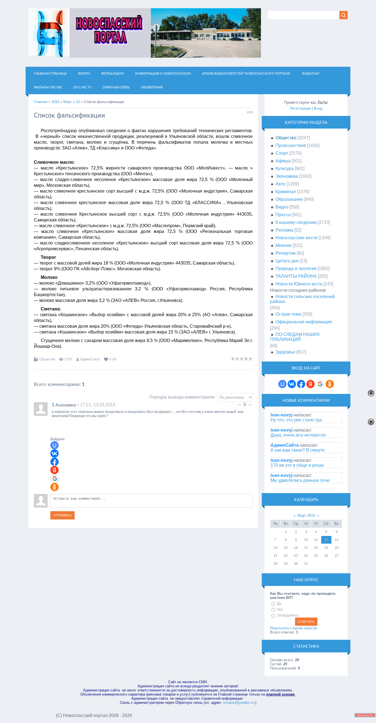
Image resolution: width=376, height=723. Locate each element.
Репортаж (286, 253)
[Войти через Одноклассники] (54, 487)
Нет (280, 609)
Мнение (283, 245)
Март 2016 (306, 515)
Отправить (62, 515)
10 (306, 540)
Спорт (282, 153)
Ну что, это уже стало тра (296, 420)
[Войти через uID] (54, 445)
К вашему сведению (296, 222)
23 (296, 556)
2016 (55, 102)
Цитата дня (287, 260)
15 (286, 548)
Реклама (284, 230)
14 (275, 548)
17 (306, 548)
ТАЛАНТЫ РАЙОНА (296, 276)
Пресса (283, 214)
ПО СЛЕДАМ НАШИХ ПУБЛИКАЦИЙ (295, 337)
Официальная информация (304, 321)
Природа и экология (296, 268)
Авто (280, 184)
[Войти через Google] (54, 478)
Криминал (286, 191)
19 (326, 548)
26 (326, 556)
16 (296, 548)
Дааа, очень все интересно (298, 435)
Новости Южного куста (299, 284)
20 (337, 548)
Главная (40, 102)
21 (275, 556)
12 (78, 102)
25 (316, 556)
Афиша (283, 160)
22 (286, 556)
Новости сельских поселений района (302, 299)
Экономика (287, 176)
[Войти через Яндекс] (54, 470)
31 (306, 564)
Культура (285, 168)
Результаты (279, 628)
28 (275, 564)
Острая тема (288, 314)
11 (316, 540)
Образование (289, 199)
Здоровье (285, 352)
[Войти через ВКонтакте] (54, 453)
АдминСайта (90, 359)
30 (296, 564)
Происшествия (291, 145)
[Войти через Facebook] (54, 462)
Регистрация (300, 108)
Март (67, 102)
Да (279, 603)
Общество (47, 359)
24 (306, 556)
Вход (318, 108)
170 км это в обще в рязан (297, 465)
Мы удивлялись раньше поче (300, 480)
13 (337, 540)
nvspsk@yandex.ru (238, 702)
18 (316, 548)
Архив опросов (304, 628)
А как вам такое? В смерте (298, 450)
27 (337, 556)
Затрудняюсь (288, 615)
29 (286, 564)
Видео (282, 207)
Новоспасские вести (296, 237)
